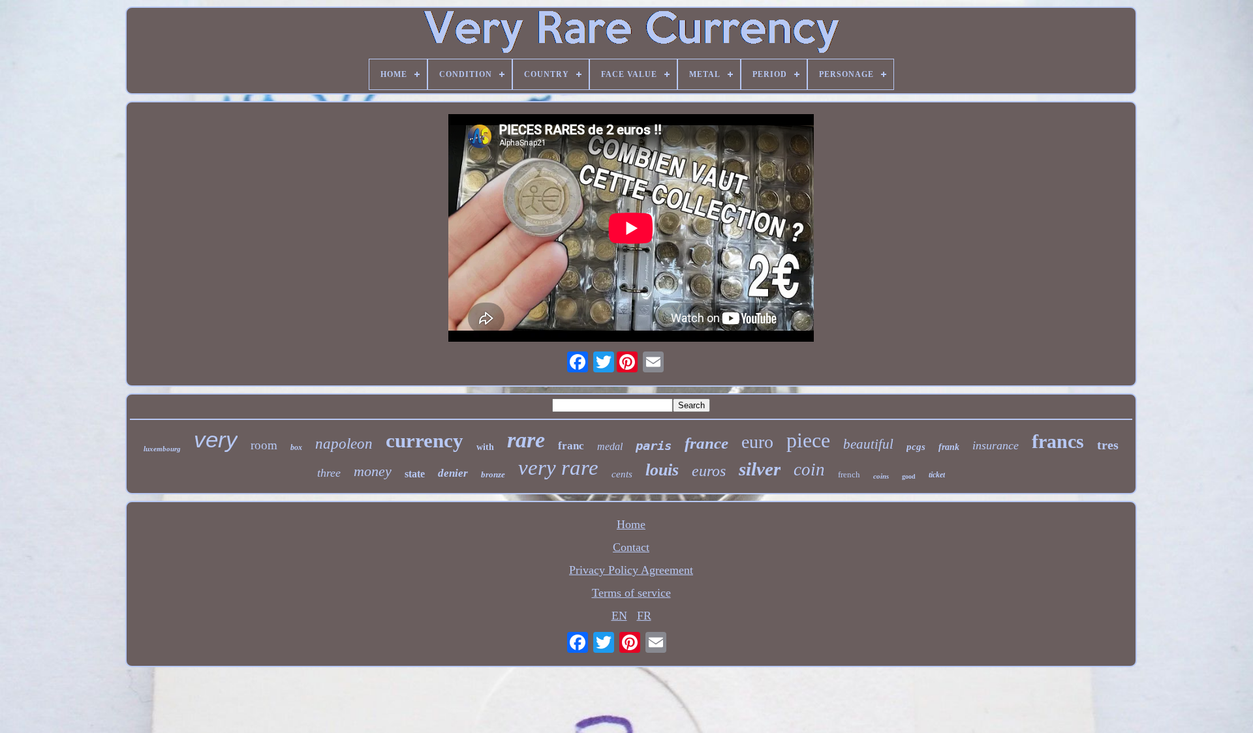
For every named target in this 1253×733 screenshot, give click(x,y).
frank (948, 447)
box (296, 447)
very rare (558, 467)
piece (808, 440)
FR (644, 615)
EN (619, 615)
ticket (937, 474)
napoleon (344, 444)
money (373, 471)
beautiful (868, 444)
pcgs (915, 446)
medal (610, 446)
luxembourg (162, 449)
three (329, 472)
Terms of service (631, 592)
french (849, 474)
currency (424, 440)
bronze (493, 474)
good (909, 476)
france (706, 443)
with (485, 447)
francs (1058, 441)
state (415, 473)
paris (654, 445)
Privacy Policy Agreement (631, 569)
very (216, 439)
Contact (631, 547)
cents (621, 474)
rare (526, 440)
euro (757, 442)
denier (453, 473)
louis (662, 469)
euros (709, 470)
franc (571, 446)
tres (1108, 445)
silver (760, 468)
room (264, 445)
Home (631, 524)
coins (881, 476)
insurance (995, 445)
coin (809, 469)
